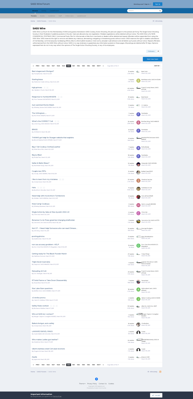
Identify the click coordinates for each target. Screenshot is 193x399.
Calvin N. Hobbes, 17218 (41, 300)
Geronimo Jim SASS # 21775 (43, 222)
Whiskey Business (39, 206)
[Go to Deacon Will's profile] (138, 358)
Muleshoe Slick (39, 342)
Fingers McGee (39, 351)
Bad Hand (144, 97)
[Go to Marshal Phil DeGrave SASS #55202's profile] (138, 139)
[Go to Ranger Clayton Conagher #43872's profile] (138, 315)
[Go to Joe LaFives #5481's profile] (138, 197)
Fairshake (144, 113)
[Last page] (103, 66)
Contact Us (103, 384)
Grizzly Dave (38, 182)
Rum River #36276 (40, 115)
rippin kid (37, 359)
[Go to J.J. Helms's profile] (138, 106)
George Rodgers (146, 228)
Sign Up (157, 4)
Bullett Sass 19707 (147, 171)
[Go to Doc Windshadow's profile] (138, 238)
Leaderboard (81, 16)
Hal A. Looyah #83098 (148, 204)
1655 (93, 66)
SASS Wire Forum (40, 4)
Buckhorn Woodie (40, 190)
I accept (157, 395)
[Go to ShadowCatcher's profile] (138, 181)
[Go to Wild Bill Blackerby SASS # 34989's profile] (138, 341)
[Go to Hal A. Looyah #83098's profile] (138, 205)
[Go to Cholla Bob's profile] (138, 325)
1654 (88, 66)
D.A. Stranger (38, 273)
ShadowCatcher (146, 179)
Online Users (69, 16)
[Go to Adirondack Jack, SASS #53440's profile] (138, 289)
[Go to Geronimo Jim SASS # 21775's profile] (138, 221)
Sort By (157, 65)
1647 (53, 66)
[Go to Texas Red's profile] (138, 282)
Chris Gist (37, 214)
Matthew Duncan (39, 256)
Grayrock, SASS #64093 (41, 264)
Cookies (111, 384)
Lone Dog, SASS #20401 (42, 124)
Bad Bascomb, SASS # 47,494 (151, 79)
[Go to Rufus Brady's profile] (138, 148)
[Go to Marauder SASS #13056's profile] (138, 164)
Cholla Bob (145, 323)
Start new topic (152, 59)
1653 (83, 66)
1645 (43, 66)
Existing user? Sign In (142, 4)
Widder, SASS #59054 (41, 198)
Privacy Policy (92, 384)
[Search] (160, 10)
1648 (58, 66)
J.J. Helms (144, 105)
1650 (68, 66)
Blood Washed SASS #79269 (43, 140)
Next (99, 66)
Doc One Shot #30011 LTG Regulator (45, 247)
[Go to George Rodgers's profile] (138, 229)
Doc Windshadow (147, 236)
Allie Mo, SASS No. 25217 (149, 306)
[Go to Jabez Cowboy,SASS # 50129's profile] (138, 299)
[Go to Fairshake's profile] (138, 114)
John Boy (37, 230)
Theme (82, 384)
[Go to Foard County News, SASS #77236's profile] (138, 89)
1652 (78, 66)
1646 (48, 66)
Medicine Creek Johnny (41, 82)
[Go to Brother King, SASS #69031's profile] (138, 122)
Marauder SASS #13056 (149, 163)
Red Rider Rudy (39, 165)
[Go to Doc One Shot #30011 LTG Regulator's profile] (138, 246)
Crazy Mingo (145, 254)
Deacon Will (145, 357)
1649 (63, 66)
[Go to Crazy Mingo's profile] (138, 255)
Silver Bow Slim (39, 149)
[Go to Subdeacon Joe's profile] (138, 189)
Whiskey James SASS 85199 (43, 107)
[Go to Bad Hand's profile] (138, 98)
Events (42, 16)
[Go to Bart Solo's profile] (138, 73)
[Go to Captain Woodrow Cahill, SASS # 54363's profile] (138, 263)
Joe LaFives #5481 (147, 196)
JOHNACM (37, 132)
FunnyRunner (38, 73)
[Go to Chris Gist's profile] (138, 213)
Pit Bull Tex (37, 157)
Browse (35, 11)
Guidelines (51, 16)
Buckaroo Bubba (39, 308)
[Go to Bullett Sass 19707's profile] (138, 172)
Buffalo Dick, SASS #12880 (42, 291)
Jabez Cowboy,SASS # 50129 (150, 298)
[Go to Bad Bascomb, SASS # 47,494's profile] (138, 81)
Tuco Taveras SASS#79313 (42, 99)
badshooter (38, 239)
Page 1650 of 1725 (112, 66)
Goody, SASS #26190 (40, 173)
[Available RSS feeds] (160, 371)
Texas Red (37, 283)
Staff (60, 16)
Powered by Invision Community (96, 388)
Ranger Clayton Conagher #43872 (45, 316)
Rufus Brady (145, 147)
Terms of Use (57, 396)
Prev (37, 66)
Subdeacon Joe (146, 188)
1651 (73, 66)
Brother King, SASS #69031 (150, 121)
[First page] (33, 66)
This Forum (152, 10)
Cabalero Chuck (39, 90)
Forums (34, 16)
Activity (44, 11)
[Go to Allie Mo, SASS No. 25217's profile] (138, 307)
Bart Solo (144, 71)
